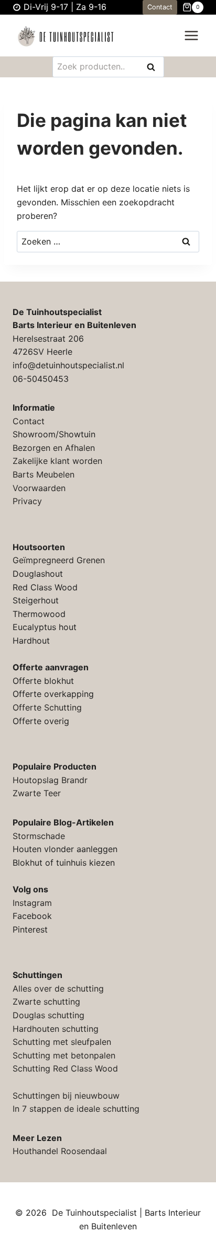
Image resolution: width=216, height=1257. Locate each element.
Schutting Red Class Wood (65, 1068)
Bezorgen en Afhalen (54, 448)
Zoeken (154, 67)
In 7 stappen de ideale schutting (76, 1108)
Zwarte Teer (37, 793)
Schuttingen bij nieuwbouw (66, 1095)
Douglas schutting (48, 1015)
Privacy (27, 501)
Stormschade (39, 836)
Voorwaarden (39, 488)
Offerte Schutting (47, 707)
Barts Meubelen (43, 474)
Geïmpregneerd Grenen (59, 560)
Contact (159, 7)
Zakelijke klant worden (57, 461)
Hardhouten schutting (56, 1028)
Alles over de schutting (58, 988)
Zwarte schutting (46, 1001)
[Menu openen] (191, 35)
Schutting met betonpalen (64, 1055)
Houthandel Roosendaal (60, 1151)
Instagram (32, 903)
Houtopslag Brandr (50, 780)
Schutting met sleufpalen (62, 1042)
